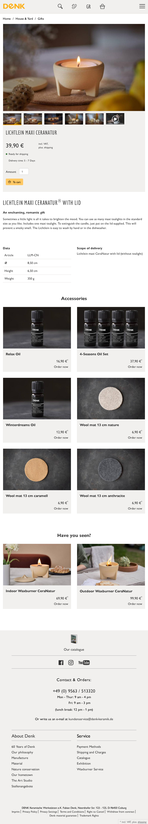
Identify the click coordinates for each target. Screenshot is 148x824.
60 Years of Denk (23, 746)
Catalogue (83, 757)
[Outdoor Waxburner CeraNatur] (111, 565)
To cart (16, 182)
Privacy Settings (48, 811)
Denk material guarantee (63, 815)
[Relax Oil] (37, 328)
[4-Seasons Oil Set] (111, 328)
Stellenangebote (22, 786)
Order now (61, 366)
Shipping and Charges (91, 752)
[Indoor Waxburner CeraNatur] (37, 565)
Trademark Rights (89, 815)
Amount (11, 171)
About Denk (23, 735)
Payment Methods (89, 746)
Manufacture (20, 757)
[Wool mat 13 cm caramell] (37, 469)
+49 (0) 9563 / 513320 (74, 690)
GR (88, 6)
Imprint (16, 811)
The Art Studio (22, 780)
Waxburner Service (90, 769)
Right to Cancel (95, 811)
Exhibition (84, 763)
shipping (48, 147)
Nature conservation (26, 769)
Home (7, 18)
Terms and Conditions (72, 811)
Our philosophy (22, 752)
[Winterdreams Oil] (37, 399)
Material (17, 763)
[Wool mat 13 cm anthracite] (111, 469)
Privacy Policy (30, 811)
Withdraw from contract (120, 811)
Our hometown (22, 774)
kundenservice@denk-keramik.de (91, 718)
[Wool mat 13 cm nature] (111, 399)
